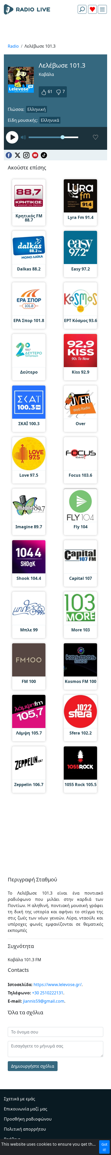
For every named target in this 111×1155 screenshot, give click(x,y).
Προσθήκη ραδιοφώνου (28, 1119)
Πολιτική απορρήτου (25, 1129)
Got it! (104, 1147)
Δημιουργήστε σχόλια (32, 1066)
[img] (102, 9)
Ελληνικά (50, 120)
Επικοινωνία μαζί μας (25, 1109)
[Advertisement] (55, 30)
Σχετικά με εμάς (19, 1099)
